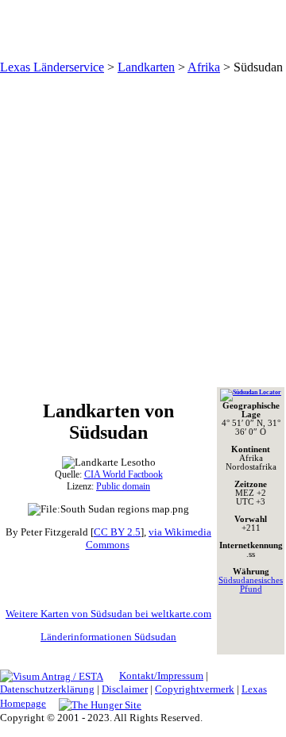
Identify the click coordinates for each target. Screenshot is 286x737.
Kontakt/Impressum (161, 675)
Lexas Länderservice (52, 67)
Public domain (123, 486)
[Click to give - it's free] (100, 703)
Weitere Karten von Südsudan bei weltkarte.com (108, 614)
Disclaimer (125, 689)
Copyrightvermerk (194, 689)
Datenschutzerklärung (47, 689)
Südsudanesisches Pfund (250, 584)
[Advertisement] (143, 230)
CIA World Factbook (123, 474)
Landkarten (146, 67)
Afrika (203, 67)
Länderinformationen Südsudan (108, 637)
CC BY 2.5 (117, 532)
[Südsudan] (250, 392)
